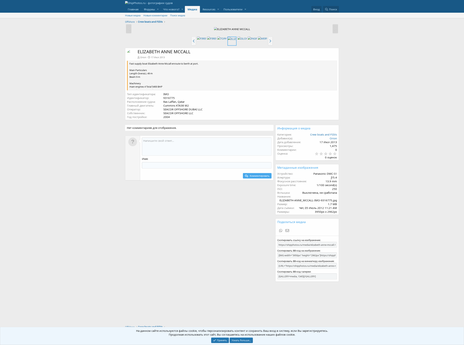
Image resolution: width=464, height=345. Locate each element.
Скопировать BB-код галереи (293, 271)
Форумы (149, 9)
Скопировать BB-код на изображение (298, 250)
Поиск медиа (177, 15)
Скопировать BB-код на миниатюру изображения (305, 261)
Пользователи (233, 9)
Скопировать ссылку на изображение (298, 240)
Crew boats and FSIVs (323, 134)
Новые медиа (132, 15)
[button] (157, 9)
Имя (145, 159)
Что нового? (171, 9)
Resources (209, 9)
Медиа (192, 9)
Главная (133, 9)
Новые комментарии (155, 15)
